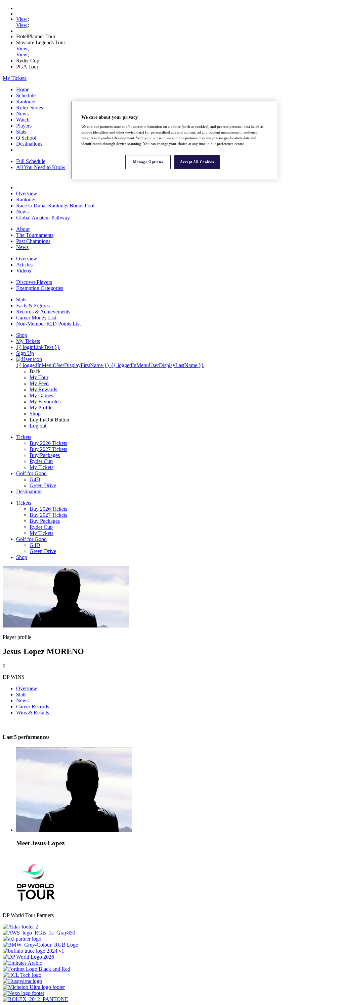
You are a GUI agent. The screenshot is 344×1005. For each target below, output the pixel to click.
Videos (23, 270)
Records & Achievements (43, 311)
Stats (21, 132)
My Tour (39, 377)
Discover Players (34, 282)
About (23, 229)
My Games (41, 395)
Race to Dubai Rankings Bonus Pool (55, 205)
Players (24, 126)
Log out (38, 426)
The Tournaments (34, 235)
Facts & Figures (33, 305)
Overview (26, 193)
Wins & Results (32, 712)
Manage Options (148, 162)
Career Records (32, 706)
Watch (23, 119)
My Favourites (45, 401)
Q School (26, 138)
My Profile (41, 407)
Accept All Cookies (197, 162)
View (22, 19)
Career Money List (36, 317)
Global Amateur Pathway (43, 217)
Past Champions (33, 241)
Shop (35, 413)
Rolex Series (29, 107)
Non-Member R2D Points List (48, 323)
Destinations (29, 144)
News (22, 113)
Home (22, 89)
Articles (24, 264)
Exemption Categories (39, 288)
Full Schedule (30, 161)
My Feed (39, 383)
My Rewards (43, 389)
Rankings (26, 101)
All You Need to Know (41, 167)
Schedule (26, 95)
